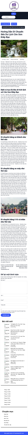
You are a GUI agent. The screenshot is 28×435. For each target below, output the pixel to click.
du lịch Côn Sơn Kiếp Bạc (11, 85)
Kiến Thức (14, 24)
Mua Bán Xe (6, 420)
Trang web (3, 304)
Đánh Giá (6, 414)
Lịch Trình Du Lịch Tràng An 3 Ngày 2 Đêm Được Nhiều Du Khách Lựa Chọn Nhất (18, 344)
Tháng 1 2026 (7, 389)
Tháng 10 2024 (7, 402)
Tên (2, 295)
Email (2, 300)
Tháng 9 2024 (7, 404)
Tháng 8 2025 (7, 398)
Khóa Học (6, 416)
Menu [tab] (14, 13)
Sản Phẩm (6, 422)
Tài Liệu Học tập (7, 424)
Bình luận (3, 280)
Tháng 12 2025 (7, 391)
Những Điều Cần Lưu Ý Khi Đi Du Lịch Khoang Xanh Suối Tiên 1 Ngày (17, 380)
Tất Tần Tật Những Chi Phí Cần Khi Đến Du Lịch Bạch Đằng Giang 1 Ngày (21, 266)
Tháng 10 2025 (7, 396)
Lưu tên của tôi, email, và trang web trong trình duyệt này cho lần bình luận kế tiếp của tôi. (13, 311)
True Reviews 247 (5, 24)
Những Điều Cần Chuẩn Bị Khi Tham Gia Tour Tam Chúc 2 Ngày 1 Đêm (18, 350)
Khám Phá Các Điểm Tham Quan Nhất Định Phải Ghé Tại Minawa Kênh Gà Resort (18, 332)
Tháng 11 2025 (7, 394)
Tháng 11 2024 (7, 400)
